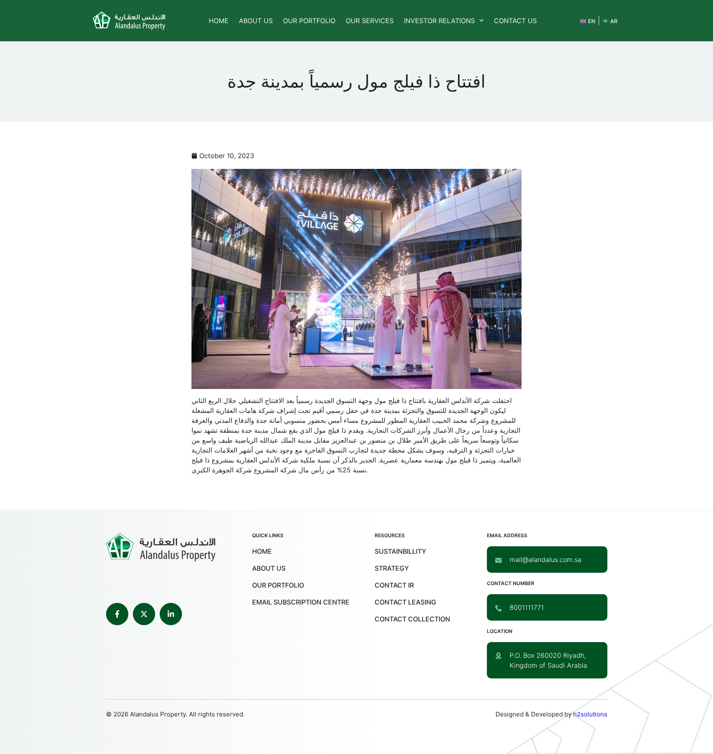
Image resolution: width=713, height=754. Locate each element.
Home (219, 21)
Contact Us (515, 21)
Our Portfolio (309, 21)
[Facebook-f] (117, 614)
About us (256, 21)
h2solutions (590, 714)
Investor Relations (439, 21)
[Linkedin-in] (171, 614)
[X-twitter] (144, 614)
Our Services (370, 21)
